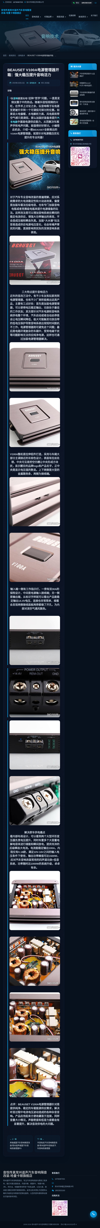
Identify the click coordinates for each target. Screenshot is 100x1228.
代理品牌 (48, 17)
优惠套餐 (72, 15)
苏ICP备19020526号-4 (69, 1224)
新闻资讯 (82, 17)
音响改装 (36, 17)
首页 (27, 15)
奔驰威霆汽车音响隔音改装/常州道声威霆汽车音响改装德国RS (20, 1145)
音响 (15, 98)
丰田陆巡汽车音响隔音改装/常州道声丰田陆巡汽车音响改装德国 (47, 1145)
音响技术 (21, 55)
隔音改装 (61, 17)
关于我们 (94, 15)
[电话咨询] (93, 1214)
